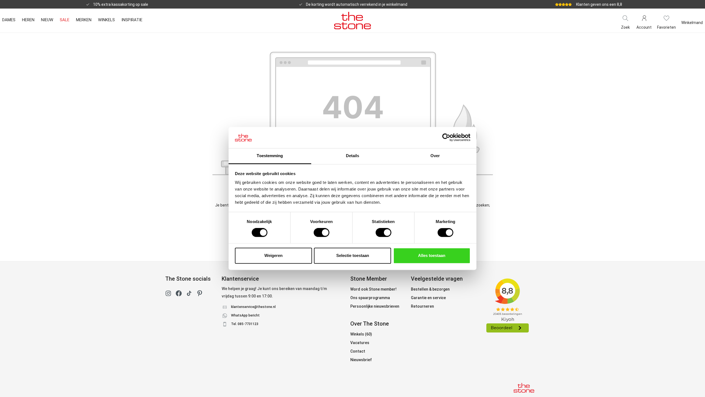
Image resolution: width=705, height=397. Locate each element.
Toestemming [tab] (270, 155)
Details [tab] (352, 155)
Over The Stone (369, 323)
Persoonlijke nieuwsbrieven (374, 306)
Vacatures (359, 342)
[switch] (321, 232)
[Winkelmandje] (692, 17)
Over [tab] (435, 155)
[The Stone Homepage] (352, 20)
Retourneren (422, 306)
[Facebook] (179, 294)
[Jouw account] (644, 18)
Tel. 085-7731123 (244, 324)
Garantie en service (428, 298)
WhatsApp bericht (245, 315)
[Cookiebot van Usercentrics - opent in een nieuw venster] (446, 137)
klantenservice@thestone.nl (253, 307)
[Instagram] (168, 294)
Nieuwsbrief (361, 360)
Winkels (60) (361, 334)
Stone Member (368, 278)
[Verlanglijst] (666, 18)
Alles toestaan (431, 255)
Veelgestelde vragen (437, 278)
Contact (357, 351)
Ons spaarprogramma (370, 298)
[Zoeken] (625, 18)
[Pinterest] (200, 294)
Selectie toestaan (352, 255)
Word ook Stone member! (373, 289)
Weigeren (273, 255)
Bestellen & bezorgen (430, 289)
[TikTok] (189, 294)
